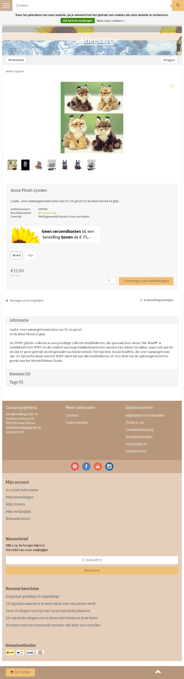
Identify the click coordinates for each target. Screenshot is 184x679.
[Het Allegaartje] (92, 41)
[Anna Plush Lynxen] (92, 118)
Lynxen (19, 71)
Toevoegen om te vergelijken (26, 300)
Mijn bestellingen (20, 497)
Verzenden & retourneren (136, 447)
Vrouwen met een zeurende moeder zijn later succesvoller (53, 625)
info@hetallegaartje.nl (23, 428)
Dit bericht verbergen (77, 20)
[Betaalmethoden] (25, 653)
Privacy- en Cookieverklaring (140, 426)
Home (9, 71)
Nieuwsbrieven (18, 519)
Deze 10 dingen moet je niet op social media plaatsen (48, 611)
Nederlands (16, 60)
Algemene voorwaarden (145, 415)
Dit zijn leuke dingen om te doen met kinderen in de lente (52, 618)
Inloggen (169, 60)
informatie (19, 320)
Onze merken (77, 423)
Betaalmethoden (139, 437)
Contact (72, 415)
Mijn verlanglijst (18, 512)
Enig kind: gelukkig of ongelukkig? (33, 597)
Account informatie (22, 490)
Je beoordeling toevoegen (158, 300)
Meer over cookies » (111, 20)
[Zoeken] (178, 5)
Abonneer (92, 570)
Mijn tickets (15, 504)
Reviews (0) (20, 374)
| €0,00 (22, 672)
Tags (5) (16, 382)
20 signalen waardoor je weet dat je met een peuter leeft (51, 604)
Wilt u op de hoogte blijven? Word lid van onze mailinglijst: (27, 548)
